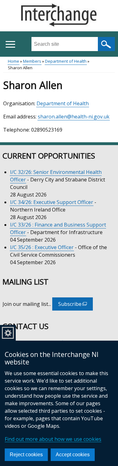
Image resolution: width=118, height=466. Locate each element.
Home (13, 61)
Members (32, 61)
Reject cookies (26, 454)
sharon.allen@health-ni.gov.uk (74, 116)
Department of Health (66, 61)
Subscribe (75, 306)
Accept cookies (73, 454)
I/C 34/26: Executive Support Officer (51, 202)
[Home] (59, 16)
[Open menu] (10, 44)
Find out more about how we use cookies (53, 439)
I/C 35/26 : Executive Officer (42, 247)
